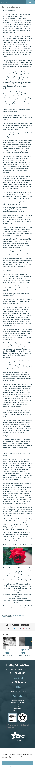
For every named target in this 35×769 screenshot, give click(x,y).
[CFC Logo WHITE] (17, 731)
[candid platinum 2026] (12, 714)
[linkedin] (19, 682)
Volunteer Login (17, 711)
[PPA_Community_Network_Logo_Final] (17, 724)
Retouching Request (17, 702)
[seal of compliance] (22, 714)
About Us (17, 704)
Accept (17, 763)
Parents (4, 616)
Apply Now (17, 709)
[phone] (25, 682)
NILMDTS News (20, 615)
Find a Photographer (17, 701)
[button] (4, 647)
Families (14, 615)
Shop (17, 707)
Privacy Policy (12, 766)
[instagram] (16, 682)
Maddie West (8, 651)
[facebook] (10, 682)
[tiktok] (13, 682)
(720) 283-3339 (20, 673)
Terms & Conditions (20, 766)
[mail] (22, 682)
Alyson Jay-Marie (25, 651)
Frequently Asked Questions (17, 691)
